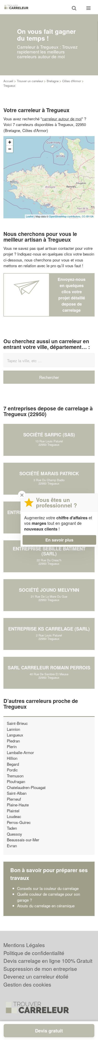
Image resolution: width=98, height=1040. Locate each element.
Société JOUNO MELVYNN (49, 589)
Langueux (15, 735)
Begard (13, 764)
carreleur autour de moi (62, 118)
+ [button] (9, 142)
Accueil (8, 81)
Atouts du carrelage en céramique (46, 905)
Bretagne (53, 81)
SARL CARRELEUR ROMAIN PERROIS (49, 667)
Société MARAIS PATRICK (49, 473)
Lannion (13, 729)
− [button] (9, 149)
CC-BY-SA (87, 216)
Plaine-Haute (18, 805)
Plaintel (13, 810)
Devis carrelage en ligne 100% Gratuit (47, 960)
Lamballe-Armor (20, 752)
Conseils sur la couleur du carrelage (48, 888)
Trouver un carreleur (30, 81)
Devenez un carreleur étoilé (35, 976)
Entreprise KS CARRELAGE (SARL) (49, 628)
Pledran (13, 741)
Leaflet (30, 216)
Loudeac (14, 816)
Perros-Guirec (19, 822)
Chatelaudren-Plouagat (26, 787)
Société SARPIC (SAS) (49, 434)
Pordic (12, 770)
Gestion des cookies (27, 984)
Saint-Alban (16, 793)
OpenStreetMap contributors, (65, 216)
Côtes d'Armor (71, 81)
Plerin (12, 746)
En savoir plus (59, 540)
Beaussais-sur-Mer (23, 839)
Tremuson (15, 776)
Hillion (12, 758)
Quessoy (14, 834)
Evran (12, 845)
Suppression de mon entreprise (40, 968)
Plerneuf (14, 799)
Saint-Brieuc (17, 723)
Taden (12, 828)
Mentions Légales (24, 945)
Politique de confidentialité (33, 953)
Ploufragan (16, 781)
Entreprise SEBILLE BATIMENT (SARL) (49, 551)
